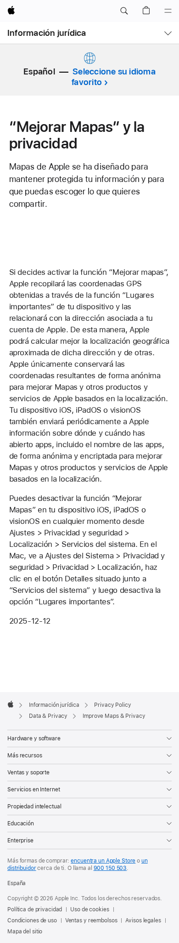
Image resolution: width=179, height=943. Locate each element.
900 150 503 (110, 868)
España (16, 883)
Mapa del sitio (24, 931)
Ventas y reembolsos (91, 920)
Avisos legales (143, 920)
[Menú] (168, 11)
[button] (124, 11)
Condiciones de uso (32, 920)
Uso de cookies (89, 909)
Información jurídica (46, 33)
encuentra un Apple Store (103, 861)
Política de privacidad (34, 909)
